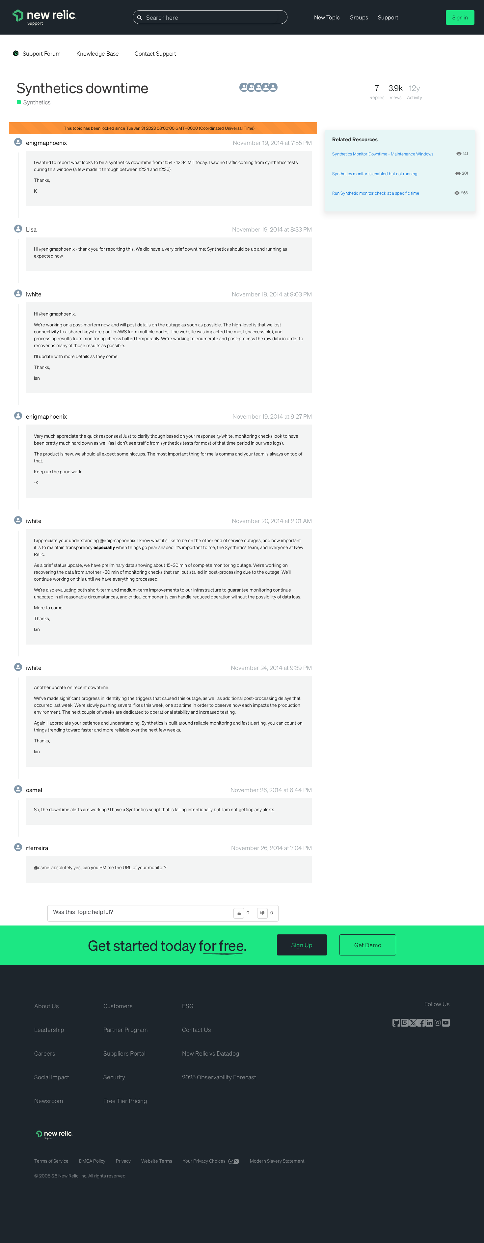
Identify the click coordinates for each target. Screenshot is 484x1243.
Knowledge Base (97, 53)
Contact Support (155, 53)
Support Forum (42, 53)
